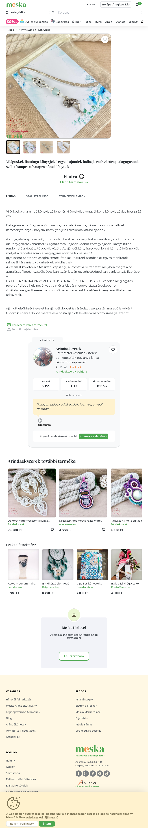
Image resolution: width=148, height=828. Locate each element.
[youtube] (100, 773)
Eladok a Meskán (86, 705)
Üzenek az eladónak (93, 436)
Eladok (91, 4)
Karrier (10, 766)
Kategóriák (13, 736)
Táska (88, 21)
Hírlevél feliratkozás (18, 699)
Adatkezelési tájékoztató (42, 817)
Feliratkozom (74, 656)
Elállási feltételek (17, 785)
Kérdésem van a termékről (29, 325)
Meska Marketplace (88, 712)
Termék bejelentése (25, 329)
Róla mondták (74, 395)
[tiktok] (107, 773)
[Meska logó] (16, 4)
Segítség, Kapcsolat (88, 730)
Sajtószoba (13, 773)
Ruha (98, 21)
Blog (9, 718)
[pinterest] (93, 773)
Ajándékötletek (16, 724)
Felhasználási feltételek (21, 779)
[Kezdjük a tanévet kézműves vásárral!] (12, 21)
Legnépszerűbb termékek (23, 712)
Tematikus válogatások (21, 730)
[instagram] (85, 773)
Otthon (120, 21)
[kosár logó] (137, 4)
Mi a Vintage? (84, 699)
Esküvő (133, 21)
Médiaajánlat (83, 724)
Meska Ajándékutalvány (21, 705)
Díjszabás (81, 718)
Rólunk (10, 760)
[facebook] (78, 773)
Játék (108, 21)
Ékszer (76, 21)
